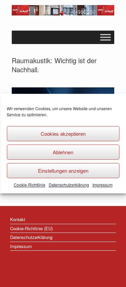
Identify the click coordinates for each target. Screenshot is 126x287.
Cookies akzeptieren (63, 133)
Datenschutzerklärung (69, 185)
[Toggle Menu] (105, 37)
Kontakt (17, 219)
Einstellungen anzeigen (63, 170)
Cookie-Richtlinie (29, 185)
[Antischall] (63, 10)
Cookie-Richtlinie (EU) (31, 228)
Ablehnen (63, 152)
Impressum (102, 185)
